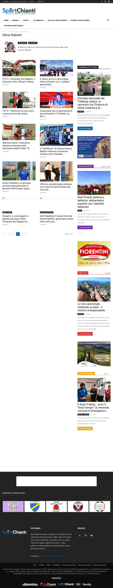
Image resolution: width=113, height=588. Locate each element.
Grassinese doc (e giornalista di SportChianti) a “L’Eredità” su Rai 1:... (56, 114)
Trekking (80, 111)
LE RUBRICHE (38, 20)
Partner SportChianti (13, 26)
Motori (42, 145)
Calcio (4, 107)
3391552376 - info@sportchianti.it (52, 556)
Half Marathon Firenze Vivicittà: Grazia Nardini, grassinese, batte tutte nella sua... (56, 219)
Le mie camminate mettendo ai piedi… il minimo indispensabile (91, 307)
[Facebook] (101, 1)
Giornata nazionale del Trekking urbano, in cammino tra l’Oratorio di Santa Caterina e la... (92, 103)
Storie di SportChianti (80, 20)
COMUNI (15, 20)
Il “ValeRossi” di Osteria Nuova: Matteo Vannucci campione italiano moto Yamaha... (56, 151)
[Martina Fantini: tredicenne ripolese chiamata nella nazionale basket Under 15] (19, 132)
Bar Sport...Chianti (83, 414)
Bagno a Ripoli (45, 107)
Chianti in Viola (106, 166)
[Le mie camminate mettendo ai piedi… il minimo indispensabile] (94, 289)
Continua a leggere (85, 128)
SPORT (25, 20)
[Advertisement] (75, 11)
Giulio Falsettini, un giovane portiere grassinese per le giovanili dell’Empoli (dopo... (16, 186)
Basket (5, 139)
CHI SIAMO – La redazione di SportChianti (14, 1)
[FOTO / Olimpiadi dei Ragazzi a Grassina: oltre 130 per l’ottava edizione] (19, 68)
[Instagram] (105, 1)
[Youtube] (109, 1)
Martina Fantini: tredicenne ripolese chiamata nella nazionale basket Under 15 (16, 145)
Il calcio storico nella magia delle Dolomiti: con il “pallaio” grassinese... (55, 82)
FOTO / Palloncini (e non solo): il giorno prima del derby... (18, 112)
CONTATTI (32, 1)
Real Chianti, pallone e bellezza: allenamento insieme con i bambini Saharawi (90, 202)
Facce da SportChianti (57, 20)
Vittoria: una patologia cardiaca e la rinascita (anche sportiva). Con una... (56, 187)
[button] (108, 20)
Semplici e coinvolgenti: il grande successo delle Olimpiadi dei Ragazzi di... (15, 219)
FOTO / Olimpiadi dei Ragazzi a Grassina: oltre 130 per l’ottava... (18, 80)
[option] (13, 507)
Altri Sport (6, 75)
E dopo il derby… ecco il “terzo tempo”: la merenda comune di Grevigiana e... (93, 407)
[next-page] (27, 234)
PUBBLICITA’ (40, 1)
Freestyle (108, 273)
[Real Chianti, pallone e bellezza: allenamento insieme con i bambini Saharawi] (94, 183)
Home (4, 32)
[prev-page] (4, 234)
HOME (6, 20)
